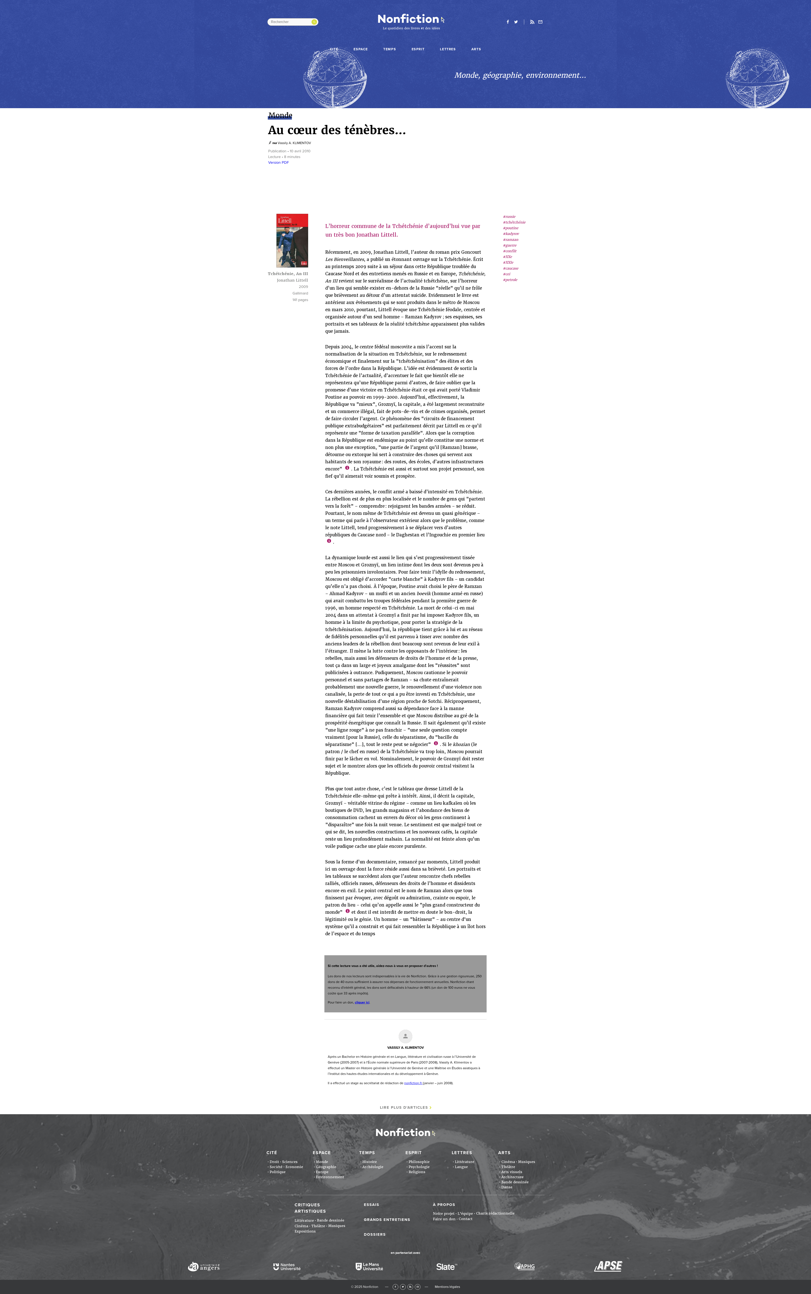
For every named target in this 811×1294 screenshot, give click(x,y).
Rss (532, 22)
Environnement (330, 1177)
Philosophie (419, 1162)
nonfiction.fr (413, 1083)
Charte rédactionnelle (495, 1213)
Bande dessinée (515, 1182)
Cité (334, 49)
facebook (508, 22)
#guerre (509, 245)
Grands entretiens (387, 1219)
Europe (322, 1172)
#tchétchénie (514, 222)
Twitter (403, 1287)
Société (276, 1167)
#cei (506, 274)
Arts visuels (511, 1172)
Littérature (464, 1162)
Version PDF (278, 162)
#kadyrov (511, 234)
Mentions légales (447, 1287)
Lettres (448, 49)
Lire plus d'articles (404, 1107)
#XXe (507, 257)
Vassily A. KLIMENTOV (294, 143)
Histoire (369, 1162)
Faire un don (444, 1219)
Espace (361, 49)
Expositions (305, 1231)
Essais (371, 1204)
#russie (509, 216)
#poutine (510, 228)
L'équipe (465, 1213)
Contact (465, 1219)
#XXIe (508, 262)
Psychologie (419, 1167)
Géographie (326, 1167)
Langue (461, 1167)
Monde (322, 1162)
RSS (410, 1287)
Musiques (526, 1162)
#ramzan (510, 239)
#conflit (509, 251)
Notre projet (443, 1213)
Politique (278, 1172)
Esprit (418, 49)
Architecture (512, 1177)
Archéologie (372, 1167)
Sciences (290, 1162)
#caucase (510, 268)
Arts (476, 49)
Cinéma (508, 1162)
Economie (294, 1167)
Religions (417, 1172)
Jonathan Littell (292, 280)
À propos (444, 1204)
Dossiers (375, 1234)
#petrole (510, 280)
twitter (516, 22)
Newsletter (540, 22)
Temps (389, 49)
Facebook (395, 1287)
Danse (506, 1187)
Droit (274, 1162)
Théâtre (508, 1167)
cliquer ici (362, 1002)
